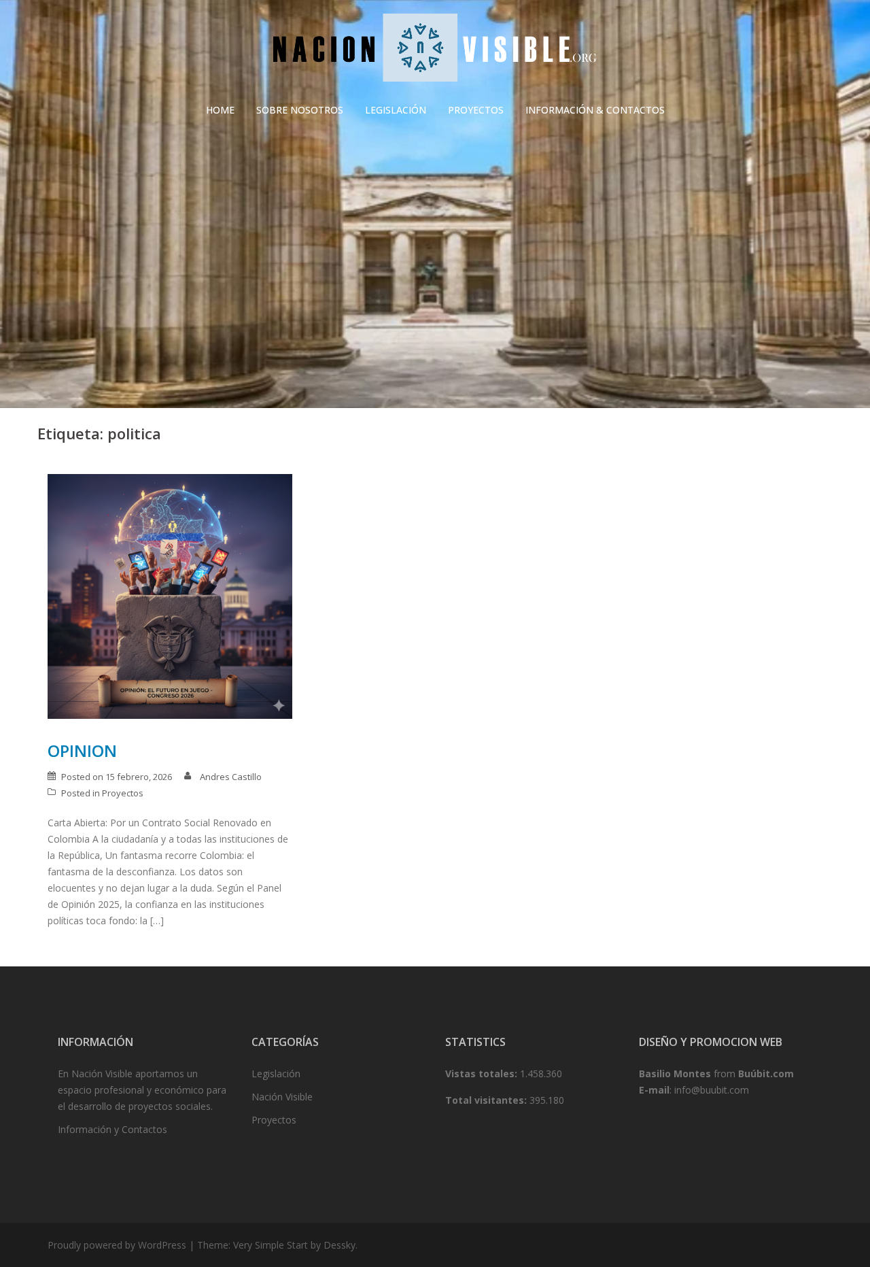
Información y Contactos (112, 1129)
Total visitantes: (487, 1100)
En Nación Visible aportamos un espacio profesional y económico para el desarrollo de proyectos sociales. (142, 1090)
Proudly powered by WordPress (117, 1244)
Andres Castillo (231, 777)
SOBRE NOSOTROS (299, 109)
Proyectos (122, 793)
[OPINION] (170, 595)
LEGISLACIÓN (395, 109)
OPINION (82, 750)
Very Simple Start (270, 1244)
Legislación (275, 1073)
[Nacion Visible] (435, 51)
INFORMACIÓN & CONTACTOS (595, 109)
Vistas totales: (482, 1073)
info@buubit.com (711, 1089)
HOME (220, 109)
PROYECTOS (476, 109)
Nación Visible (282, 1096)
